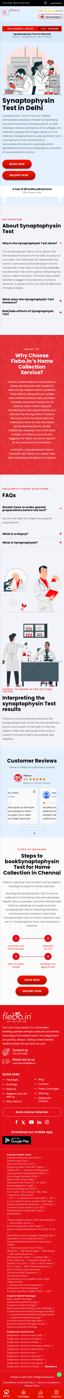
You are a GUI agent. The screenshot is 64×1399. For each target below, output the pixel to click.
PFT (12, 1198)
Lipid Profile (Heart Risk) (20, 1179)
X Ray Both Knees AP (38, 1260)
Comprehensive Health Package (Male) (32, 1314)
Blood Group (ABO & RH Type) (24, 1226)
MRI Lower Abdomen (21, 1254)
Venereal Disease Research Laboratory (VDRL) (29, 1243)
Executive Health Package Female (26, 1323)
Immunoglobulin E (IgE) (20, 1185)
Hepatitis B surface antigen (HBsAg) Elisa (30, 1235)
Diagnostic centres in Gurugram (25, 1363)
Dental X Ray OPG (17, 1263)
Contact (43, 1084)
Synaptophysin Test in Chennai (36, 36)
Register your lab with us (16, 1095)
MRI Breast (49, 1251)
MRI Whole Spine (30, 1251)
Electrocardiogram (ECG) (21, 1188)
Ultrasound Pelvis (17, 1275)
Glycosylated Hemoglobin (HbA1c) (26, 1173)
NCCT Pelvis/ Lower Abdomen (23, 1269)
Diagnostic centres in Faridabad (25, 1359)
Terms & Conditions (48, 1382)
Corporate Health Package (25, 1317)
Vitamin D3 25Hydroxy (35, 1170)
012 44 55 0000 (23, 3)
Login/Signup (56, 3)
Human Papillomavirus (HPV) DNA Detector (31, 1219)
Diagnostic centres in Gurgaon (24, 1338)
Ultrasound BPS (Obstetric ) (22, 1272)
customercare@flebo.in (24, 1063)
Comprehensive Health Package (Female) (31, 1311)
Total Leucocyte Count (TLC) (26, 1247)
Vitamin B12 (13, 1170)
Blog (41, 1079)
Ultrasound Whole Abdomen (23, 1204)
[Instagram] (47, 1122)
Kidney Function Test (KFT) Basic (25, 1167)
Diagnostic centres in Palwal (23, 1366)
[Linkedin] (39, 1122)
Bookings (11, 1084)
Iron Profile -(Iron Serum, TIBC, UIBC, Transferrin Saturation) (27, 1193)
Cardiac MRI (41, 1257)
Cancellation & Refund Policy (18, 1382)
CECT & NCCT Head (41, 1263)
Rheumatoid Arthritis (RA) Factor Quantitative (25, 1212)
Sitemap (43, 1093)
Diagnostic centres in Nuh (21, 1352)
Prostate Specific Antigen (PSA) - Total (29, 1291)
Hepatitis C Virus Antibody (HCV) (25, 1238)
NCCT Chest (14, 1266)
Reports (11, 1089)
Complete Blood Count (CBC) (24, 1157)
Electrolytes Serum (20, 1223)
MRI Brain (12, 1251)
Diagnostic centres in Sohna (23, 1342)
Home (15, 36)
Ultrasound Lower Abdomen (26, 1285)
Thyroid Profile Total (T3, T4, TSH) (26, 1182)
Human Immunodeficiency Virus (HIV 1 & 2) (31, 1229)
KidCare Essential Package (22, 1326)
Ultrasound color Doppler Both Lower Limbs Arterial (28, 1280)
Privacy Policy (32, 1385)
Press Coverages (48, 1088)
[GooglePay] (16, 1140)
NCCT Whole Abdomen (37, 1266)
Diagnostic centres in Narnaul (24, 1356)
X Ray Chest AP (15, 1260)
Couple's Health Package (21, 1305)
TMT (51, 1198)
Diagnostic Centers (44, 1099)
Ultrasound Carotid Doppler (23, 1288)
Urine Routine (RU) (17, 1160)
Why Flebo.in (14, 1101)
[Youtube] (31, 1122)
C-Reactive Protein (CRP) (31, 1198)
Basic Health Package (19, 1299)
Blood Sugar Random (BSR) (22, 1176)
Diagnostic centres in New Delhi (24, 1335)
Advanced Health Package (22, 1302)
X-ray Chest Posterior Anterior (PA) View (30, 1201)
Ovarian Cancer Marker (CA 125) (25, 1207)
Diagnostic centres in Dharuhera (25, 1349)
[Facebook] (16, 1122)
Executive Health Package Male (24, 1320)
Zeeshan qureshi (41, 792)
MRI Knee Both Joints (18, 1257)
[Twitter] (24, 1122)
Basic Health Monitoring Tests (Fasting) (29, 1308)
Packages (12, 1079)
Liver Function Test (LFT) (20, 1164)
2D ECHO (48, 1204)
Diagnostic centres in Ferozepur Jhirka (28, 1345)
